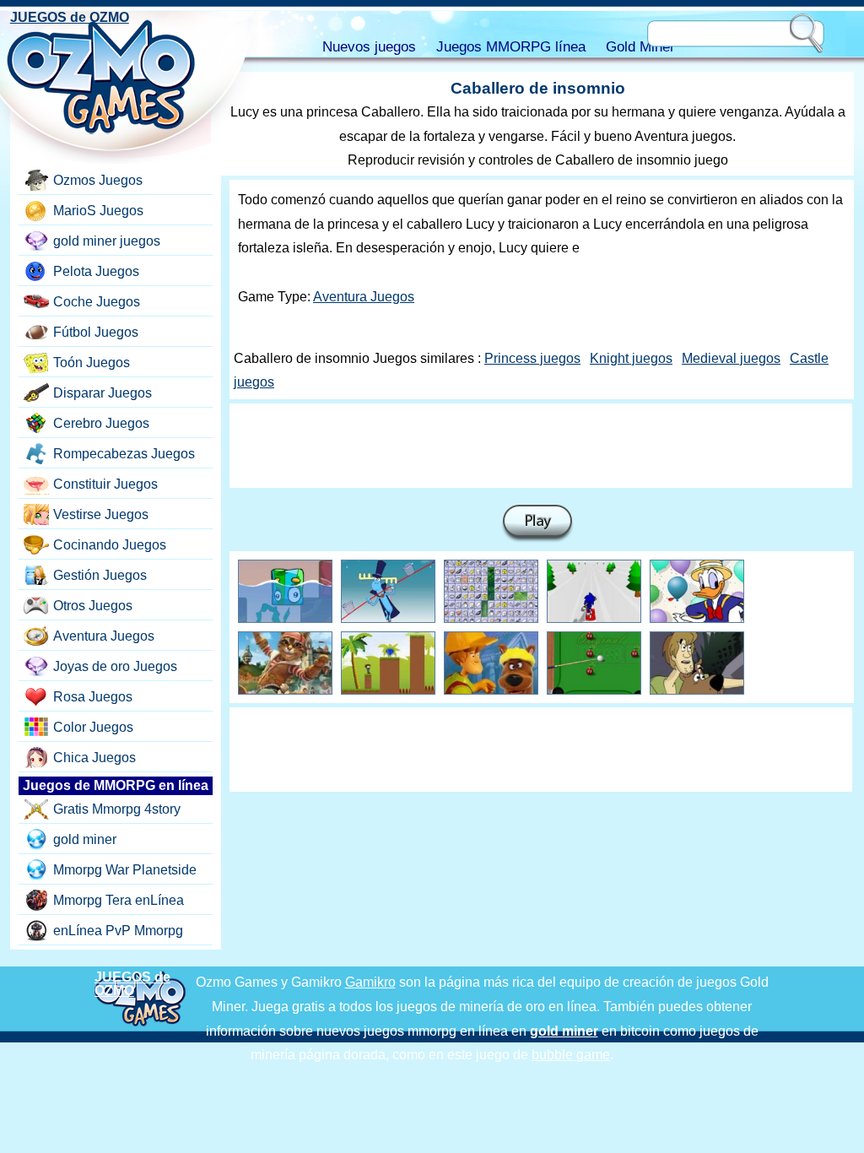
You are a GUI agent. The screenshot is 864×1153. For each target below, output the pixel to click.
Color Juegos (93, 727)
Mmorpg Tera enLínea (118, 900)
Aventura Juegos (363, 297)
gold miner (84, 839)
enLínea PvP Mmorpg (118, 930)
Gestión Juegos (100, 575)
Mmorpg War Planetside (125, 870)
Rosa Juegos (92, 697)
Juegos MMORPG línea (511, 47)
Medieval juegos (731, 358)
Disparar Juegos (102, 393)
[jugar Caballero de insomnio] (537, 524)
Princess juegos (532, 358)
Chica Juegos (94, 757)
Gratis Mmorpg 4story (117, 809)
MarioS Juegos (98, 210)
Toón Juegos (91, 362)
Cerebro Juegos (101, 423)
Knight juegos (631, 358)
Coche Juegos (96, 302)
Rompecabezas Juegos (124, 454)
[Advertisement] (541, 446)
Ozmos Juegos (98, 180)
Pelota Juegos (96, 271)
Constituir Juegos (105, 484)
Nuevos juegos (369, 47)
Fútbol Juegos (95, 332)
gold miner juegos (106, 241)
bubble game (571, 1054)
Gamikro (370, 982)
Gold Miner (640, 47)
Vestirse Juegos (100, 514)
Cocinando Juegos (109, 545)
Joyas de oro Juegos (115, 666)
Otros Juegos (92, 605)
